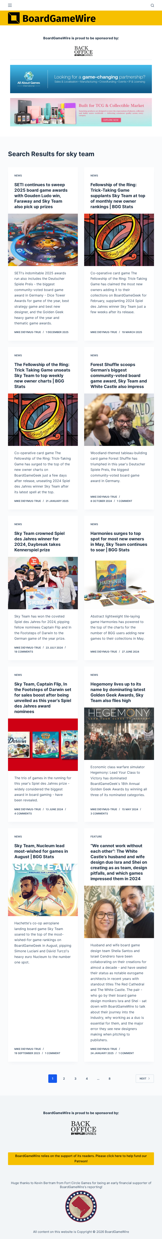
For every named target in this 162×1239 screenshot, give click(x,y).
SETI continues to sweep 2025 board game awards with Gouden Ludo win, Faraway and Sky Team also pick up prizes (41, 195)
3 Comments (99, 813)
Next (143, 1078)
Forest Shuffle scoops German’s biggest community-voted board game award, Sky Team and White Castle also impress (118, 375)
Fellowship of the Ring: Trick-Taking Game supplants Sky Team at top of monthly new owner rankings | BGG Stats (117, 195)
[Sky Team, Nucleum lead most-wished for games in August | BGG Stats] (43, 890)
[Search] (152, 5)
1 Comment (124, 501)
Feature (96, 836)
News (18, 175)
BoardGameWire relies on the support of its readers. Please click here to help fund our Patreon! (81, 1158)
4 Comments (23, 813)
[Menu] (10, 5)
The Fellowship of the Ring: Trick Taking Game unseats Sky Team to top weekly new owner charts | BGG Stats (42, 375)
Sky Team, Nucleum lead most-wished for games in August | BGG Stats (41, 851)
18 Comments (23, 651)
